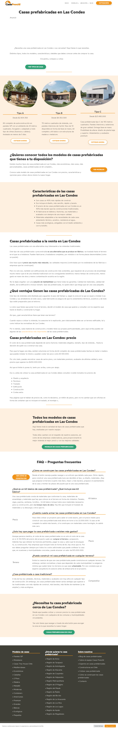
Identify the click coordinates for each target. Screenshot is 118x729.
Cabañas (17, 675)
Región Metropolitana (55, 681)
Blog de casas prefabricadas (90, 656)
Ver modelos (98, 170)
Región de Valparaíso (55, 677)
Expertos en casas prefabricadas (92, 664)
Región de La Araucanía (56, 699)
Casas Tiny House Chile (23, 664)
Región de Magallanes (55, 714)
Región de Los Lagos (55, 707)
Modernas (18, 689)
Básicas (17, 708)
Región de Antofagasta (56, 666)
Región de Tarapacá (54, 662)
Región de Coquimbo (55, 673)
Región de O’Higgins (55, 684)
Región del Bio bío (54, 695)
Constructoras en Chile (88, 667)
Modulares (18, 660)
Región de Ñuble (53, 692)
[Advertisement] (52, 33)
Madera (17, 682)
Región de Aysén (53, 710)
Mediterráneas (19, 667)
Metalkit (17, 686)
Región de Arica (53, 659)
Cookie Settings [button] (99, 726)
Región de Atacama (54, 670)
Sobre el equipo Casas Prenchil (91, 660)
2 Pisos (16, 678)
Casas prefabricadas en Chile (59, 632)
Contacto (83, 681)
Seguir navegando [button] (110, 726)
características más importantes (34, 331)
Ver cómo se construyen (21, 477)
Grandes (17, 704)
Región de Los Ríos (54, 703)
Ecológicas (18, 711)
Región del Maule (53, 688)
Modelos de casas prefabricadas (59, 447)
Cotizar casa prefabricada (89, 671)
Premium (17, 700)
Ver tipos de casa (35, 67)
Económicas (18, 671)
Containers (18, 693)
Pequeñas (17, 715)
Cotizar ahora (20, 141)
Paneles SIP (18, 656)
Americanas (18, 697)
